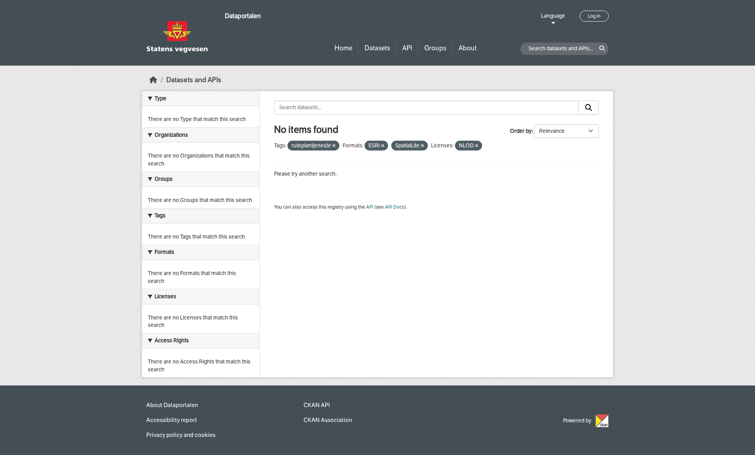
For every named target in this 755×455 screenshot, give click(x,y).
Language (553, 16)
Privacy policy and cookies (180, 434)
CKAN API (317, 405)
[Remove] (333, 146)
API (407, 48)
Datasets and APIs (193, 80)
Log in (594, 16)
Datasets (377, 48)
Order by (521, 131)
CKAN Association (328, 420)
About (468, 48)
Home (343, 48)
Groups (435, 48)
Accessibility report (171, 420)
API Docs (394, 207)
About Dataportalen (172, 405)
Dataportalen (243, 16)
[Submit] (588, 108)
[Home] (153, 80)
